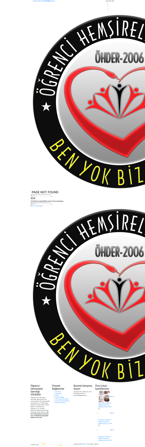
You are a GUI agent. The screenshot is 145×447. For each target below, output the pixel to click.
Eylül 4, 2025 (108, 406)
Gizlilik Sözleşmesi (60, 402)
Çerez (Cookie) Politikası (62, 401)
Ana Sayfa (58, 391)
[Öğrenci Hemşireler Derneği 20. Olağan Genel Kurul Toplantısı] (104, 396)
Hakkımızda (58, 393)
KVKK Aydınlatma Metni (61, 399)
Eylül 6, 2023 (108, 440)
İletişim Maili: (44, 1)
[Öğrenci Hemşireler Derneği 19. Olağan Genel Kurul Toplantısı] (104, 413)
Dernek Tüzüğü (59, 397)
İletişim (57, 395)
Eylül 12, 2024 (108, 423)
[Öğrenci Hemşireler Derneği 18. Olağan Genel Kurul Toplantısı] (104, 430)
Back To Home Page (36, 206)
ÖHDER (84, 444)
